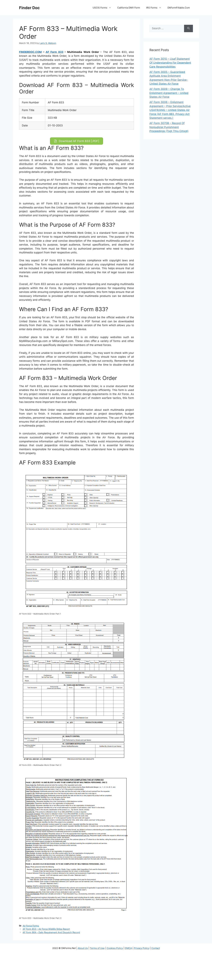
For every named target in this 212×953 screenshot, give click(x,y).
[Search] (188, 28)
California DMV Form (128, 7)
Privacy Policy (141, 948)
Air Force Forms (31, 925)
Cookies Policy (115, 948)
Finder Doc (29, 7)
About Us (83, 948)
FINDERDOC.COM (30, 52)
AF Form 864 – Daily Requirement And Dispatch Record (51, 932)
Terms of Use (97, 948)
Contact (155, 948)
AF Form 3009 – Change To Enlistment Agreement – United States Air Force (168, 92)
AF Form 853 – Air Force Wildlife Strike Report (46, 929)
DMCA (128, 948)
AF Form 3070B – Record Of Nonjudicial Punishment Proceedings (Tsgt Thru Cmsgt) (168, 127)
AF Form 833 (54, 52)
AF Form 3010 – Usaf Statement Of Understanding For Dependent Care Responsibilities (170, 62)
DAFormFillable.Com (178, 7)
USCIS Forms (100, 7)
